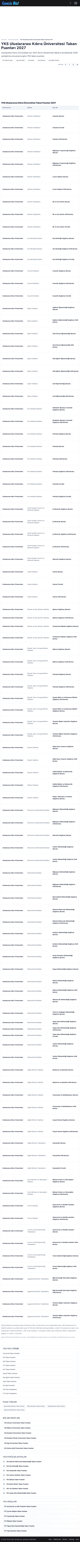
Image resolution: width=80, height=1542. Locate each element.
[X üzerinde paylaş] (65, 64)
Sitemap (71, 1539)
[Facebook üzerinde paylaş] (69, 64)
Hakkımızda (57, 1539)
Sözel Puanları (41, 60)
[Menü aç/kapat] (76, 3)
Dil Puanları (31, 60)
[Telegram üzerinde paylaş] (77, 64)
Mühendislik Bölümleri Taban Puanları (14, 1406)
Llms (77, 1539)
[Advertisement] (40, 22)
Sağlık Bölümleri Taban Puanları (56, 1406)
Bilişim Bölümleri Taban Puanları (36, 1406)
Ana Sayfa (4, 39)
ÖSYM (60, 1337)
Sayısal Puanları (20, 60)
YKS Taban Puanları (13, 39)
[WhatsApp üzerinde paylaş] (73, 64)
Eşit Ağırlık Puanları (54, 60)
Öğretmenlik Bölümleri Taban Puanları (14, 1410)
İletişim (64, 1539)
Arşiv (50, 1539)
